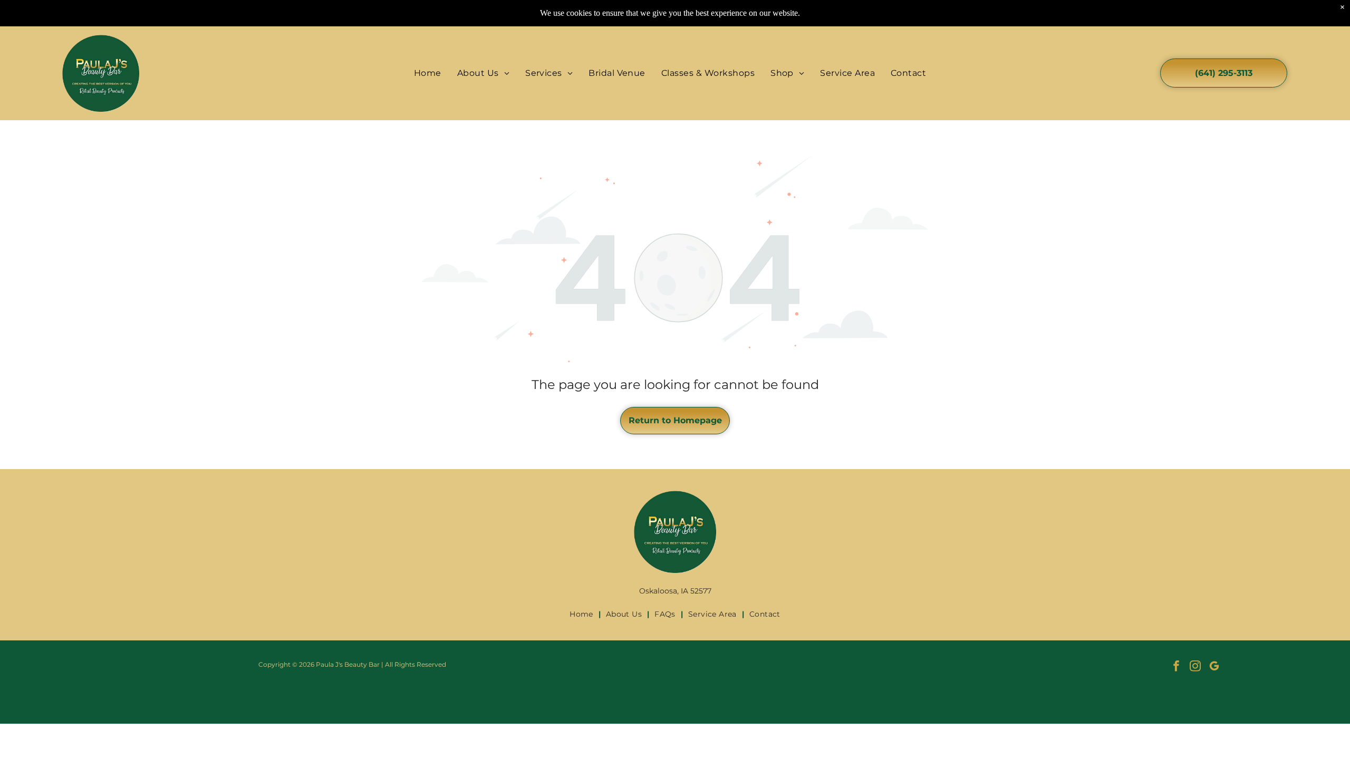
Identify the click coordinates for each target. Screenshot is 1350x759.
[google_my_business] (1214, 667)
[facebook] (1176, 667)
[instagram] (1195, 667)
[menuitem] (427, 73)
